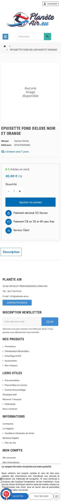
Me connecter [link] (9, 457)
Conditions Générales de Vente (19, 433)
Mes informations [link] (11, 462)
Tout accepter (15, 496)
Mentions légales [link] (11, 438)
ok (51, 321)
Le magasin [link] (8, 428)
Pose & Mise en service (16, 385)
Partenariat (10, 404)
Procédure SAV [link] (10, 394)
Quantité (11, 184)
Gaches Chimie (21, 141)
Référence (6, 145)
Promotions (10, 346)
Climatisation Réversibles (17, 351)
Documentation (12, 380)
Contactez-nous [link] (17, 302)
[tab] (11, 252)
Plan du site (10, 442)
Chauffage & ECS (13, 356)
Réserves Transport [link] (12, 399)
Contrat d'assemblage (15, 390)
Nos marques (11, 365)
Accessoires (11, 360)
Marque (5, 141)
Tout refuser (41, 496)
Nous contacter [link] (10, 409)
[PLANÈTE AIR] (30, 19)
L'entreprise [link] (8, 424)
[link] (50, 4)
